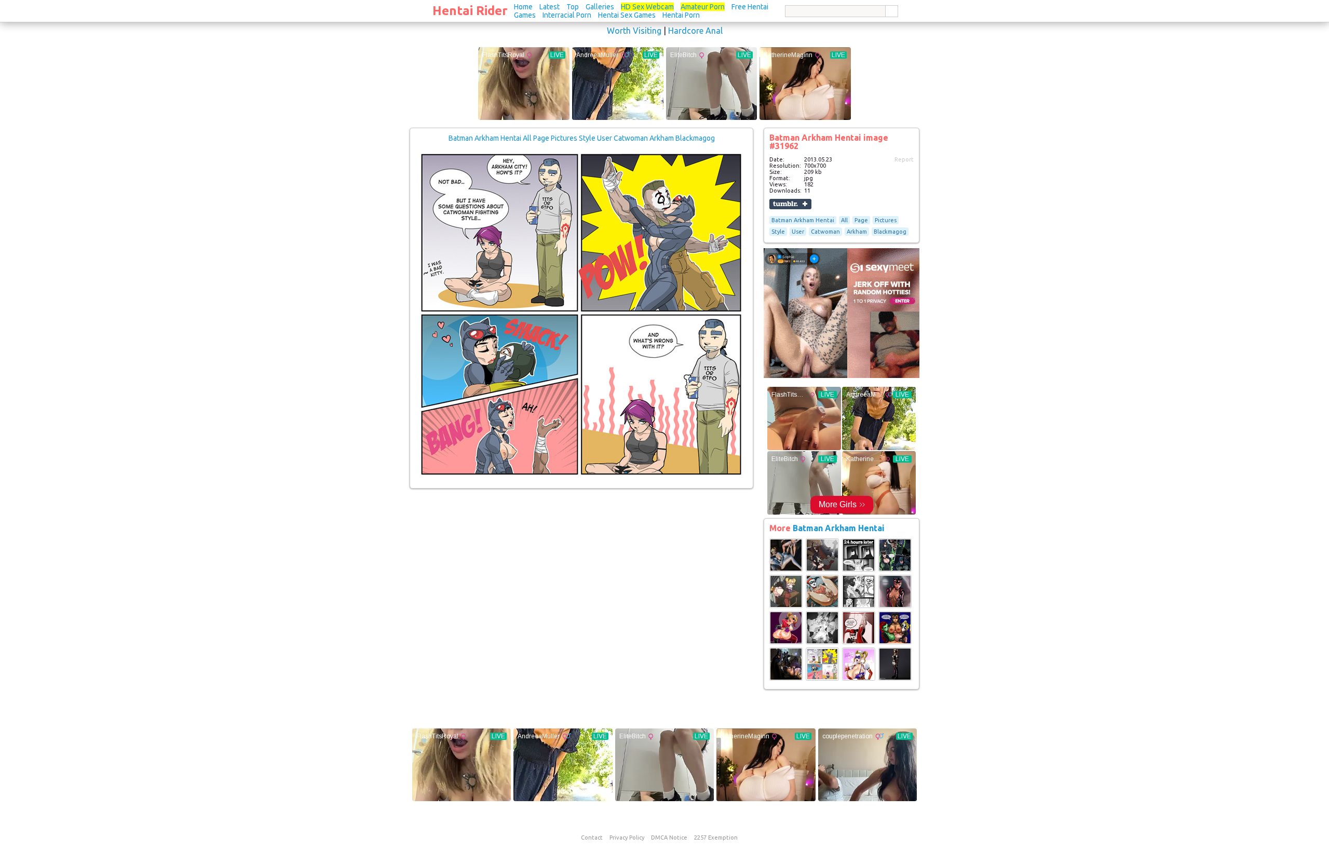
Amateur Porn (703, 7)
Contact (592, 837)
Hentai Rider (470, 11)
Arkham (857, 231)
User (798, 231)
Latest (549, 7)
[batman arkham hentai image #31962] (581, 478)
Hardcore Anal (695, 30)
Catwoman (825, 231)
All (844, 220)
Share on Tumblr (790, 204)
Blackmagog (890, 231)
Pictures (886, 220)
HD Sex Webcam (647, 7)
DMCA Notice (669, 837)
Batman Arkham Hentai (802, 220)
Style (778, 231)
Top (572, 7)
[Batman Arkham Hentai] (786, 569)
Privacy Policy (626, 837)
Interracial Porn (567, 15)
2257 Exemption (716, 837)
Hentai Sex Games (627, 15)
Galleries (600, 7)
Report (904, 159)
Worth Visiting (634, 30)
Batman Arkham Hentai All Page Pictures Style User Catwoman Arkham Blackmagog (582, 138)
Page (861, 220)
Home (523, 7)
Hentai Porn (681, 15)
